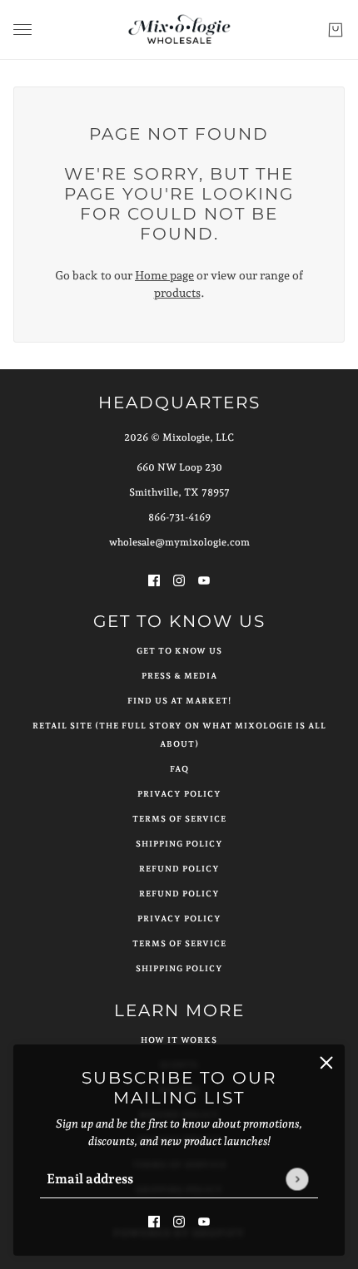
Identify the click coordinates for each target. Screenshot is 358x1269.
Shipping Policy (179, 843)
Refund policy (179, 893)
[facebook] (154, 1220)
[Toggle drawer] (22, 29)
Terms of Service (179, 818)
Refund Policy (179, 868)
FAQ (179, 768)
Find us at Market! (179, 700)
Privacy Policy (179, 793)
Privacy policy (179, 918)
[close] (326, 1062)
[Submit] (297, 1179)
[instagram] (179, 1220)
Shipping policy (179, 968)
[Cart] (335, 30)
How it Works (179, 1039)
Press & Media (179, 675)
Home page (164, 275)
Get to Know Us (179, 650)
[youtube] (203, 1220)
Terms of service (179, 943)
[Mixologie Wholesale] (179, 30)
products (177, 292)
